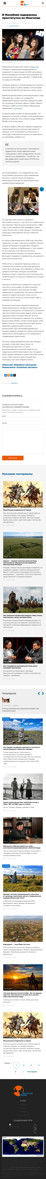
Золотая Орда (14, 25)
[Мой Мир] (11, 375)
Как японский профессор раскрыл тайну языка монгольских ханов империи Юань (22, 616)
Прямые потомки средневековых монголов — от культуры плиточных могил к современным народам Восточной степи (22, 896)
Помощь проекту (23, 1115)
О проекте (23, 1105)
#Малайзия (19, 365)
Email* (4, 423)
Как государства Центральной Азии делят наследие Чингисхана (20, 667)
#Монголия (7, 365)
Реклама (23, 1108)
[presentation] (39, 693)
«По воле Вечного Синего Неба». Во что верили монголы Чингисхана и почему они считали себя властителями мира (22, 995)
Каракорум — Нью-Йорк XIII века (16, 944)
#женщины (30, 365)
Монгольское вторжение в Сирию (17, 510)
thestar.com (34, 67)
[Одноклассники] (8, 375)
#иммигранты (9, 367)
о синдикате (17, 108)
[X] (14, 375)
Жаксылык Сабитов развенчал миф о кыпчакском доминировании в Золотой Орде (21, 847)
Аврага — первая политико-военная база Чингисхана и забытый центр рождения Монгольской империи (20, 563)
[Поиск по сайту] (43, 3)
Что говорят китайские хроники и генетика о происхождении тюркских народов (21, 748)
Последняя (30, 1072)
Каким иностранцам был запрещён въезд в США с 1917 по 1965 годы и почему (21, 803)
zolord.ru (14, 383)
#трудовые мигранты (26, 367)
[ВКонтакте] (5, 375)
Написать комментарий (12, 405)
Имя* (4, 416)
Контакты (23, 1112)
